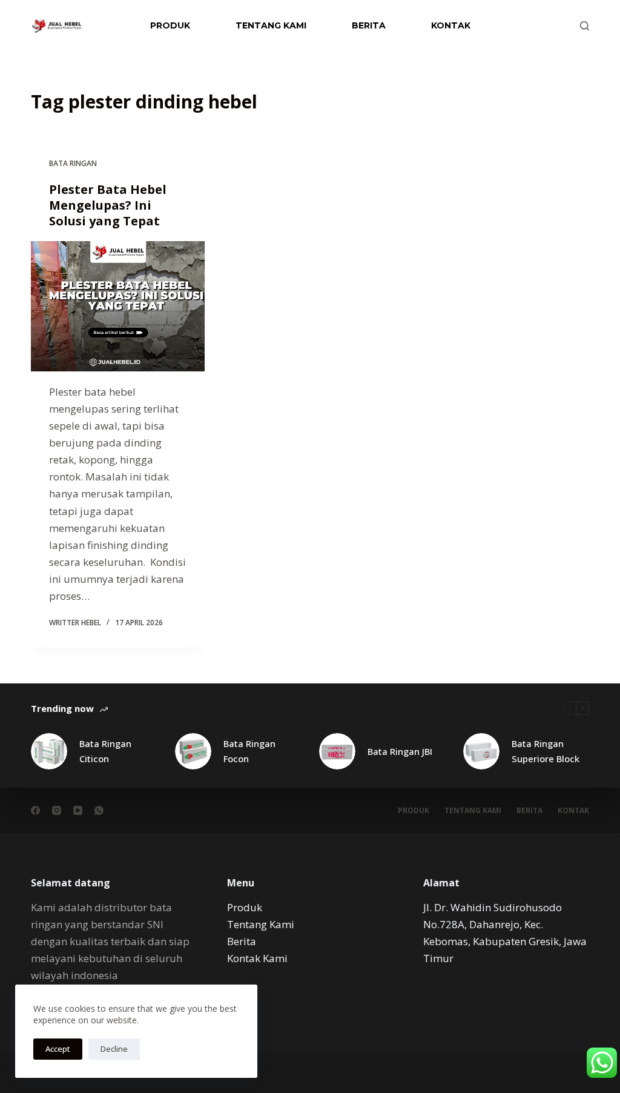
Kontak (450, 25)
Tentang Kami (271, 25)
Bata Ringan (73, 163)
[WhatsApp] (99, 810)
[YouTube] (77, 810)
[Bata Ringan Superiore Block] (481, 751)
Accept (57, 1048)
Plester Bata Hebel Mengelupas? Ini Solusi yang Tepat (108, 205)
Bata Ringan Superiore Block (545, 751)
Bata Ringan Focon (249, 751)
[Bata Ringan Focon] (193, 751)
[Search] (584, 25)
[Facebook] (35, 810)
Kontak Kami (258, 958)
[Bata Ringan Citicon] (49, 751)
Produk (170, 25)
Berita (369, 25)
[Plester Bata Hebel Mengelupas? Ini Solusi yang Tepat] (118, 306)
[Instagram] (56, 810)
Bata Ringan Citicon (105, 751)
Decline (114, 1048)
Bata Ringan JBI (400, 751)
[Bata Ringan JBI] (337, 751)
